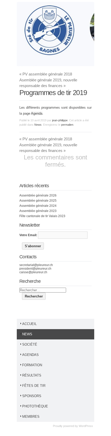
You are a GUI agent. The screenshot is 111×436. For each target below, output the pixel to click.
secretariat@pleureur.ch (36, 265)
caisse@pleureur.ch (33, 272)
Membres (30, 416)
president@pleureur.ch (35, 268)
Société (29, 344)
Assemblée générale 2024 (38, 206)
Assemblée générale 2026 (38, 195)
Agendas (30, 355)
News (38, 124)
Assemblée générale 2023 (38, 211)
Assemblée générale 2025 (38, 200)
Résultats (31, 375)
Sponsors (31, 396)
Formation (32, 365)
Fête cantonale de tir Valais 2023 (42, 216)
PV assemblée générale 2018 (45, 74)
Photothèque (35, 406)
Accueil (29, 324)
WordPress (86, 426)
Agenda (36, 113)
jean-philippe (60, 120)
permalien (67, 124)
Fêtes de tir (33, 386)
